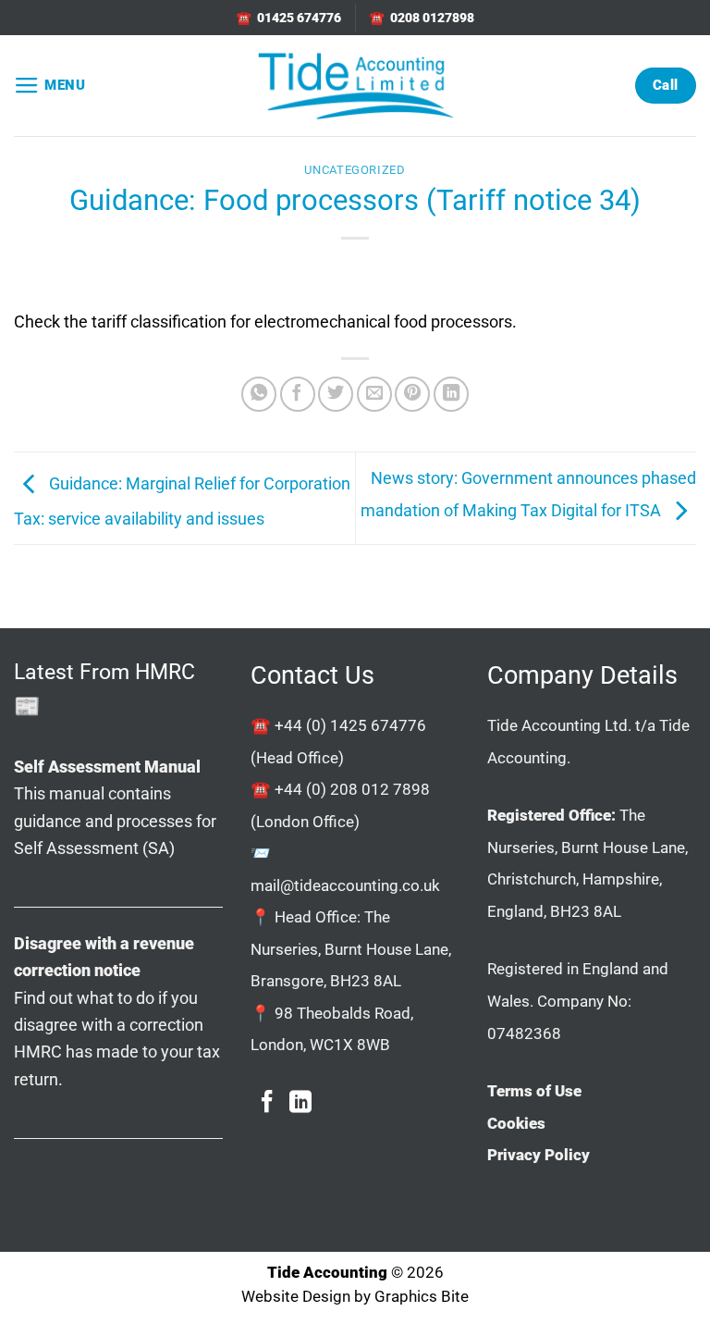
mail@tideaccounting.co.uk (345, 885)
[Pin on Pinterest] (412, 394)
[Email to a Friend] (374, 394)
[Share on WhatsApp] (258, 394)
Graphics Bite (421, 1296)
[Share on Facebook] (297, 394)
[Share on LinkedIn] (451, 394)
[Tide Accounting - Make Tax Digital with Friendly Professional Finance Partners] (355, 85)
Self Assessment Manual (107, 766)
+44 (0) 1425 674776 (350, 725)
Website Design (295, 1296)
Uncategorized (354, 170)
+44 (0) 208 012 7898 (352, 789)
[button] (50, 86)
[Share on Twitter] (335, 394)
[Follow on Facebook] (267, 1103)
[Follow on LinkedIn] (300, 1103)
